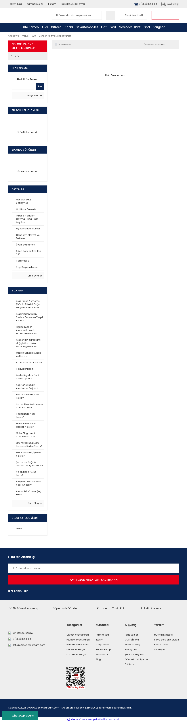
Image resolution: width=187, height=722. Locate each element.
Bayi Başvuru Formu (73, 3)
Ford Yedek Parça (76, 654)
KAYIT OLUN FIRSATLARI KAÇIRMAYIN (94, 580)
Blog (98, 659)
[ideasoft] (74, 719)
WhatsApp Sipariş (23, 715)
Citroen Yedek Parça (77, 634)
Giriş (127, 15)
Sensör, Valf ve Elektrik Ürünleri (55, 35)
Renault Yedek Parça (77, 644)
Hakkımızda (15, 3)
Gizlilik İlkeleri (132, 639)
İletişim (52, 3)
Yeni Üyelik (137, 15)
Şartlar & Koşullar (134, 654)
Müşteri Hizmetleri (163, 634)
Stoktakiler (65, 44)
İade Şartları (131, 634)
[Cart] (165, 15)
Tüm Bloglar (35, 503)
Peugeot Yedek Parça (78, 639)
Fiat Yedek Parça (75, 649)
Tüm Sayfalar (34, 275)
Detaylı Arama (33, 95)
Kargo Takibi (161, 644)
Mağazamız (102, 644)
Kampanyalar (35, 3)
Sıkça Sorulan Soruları (166, 639)
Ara (40, 86)
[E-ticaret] (93, 719)
